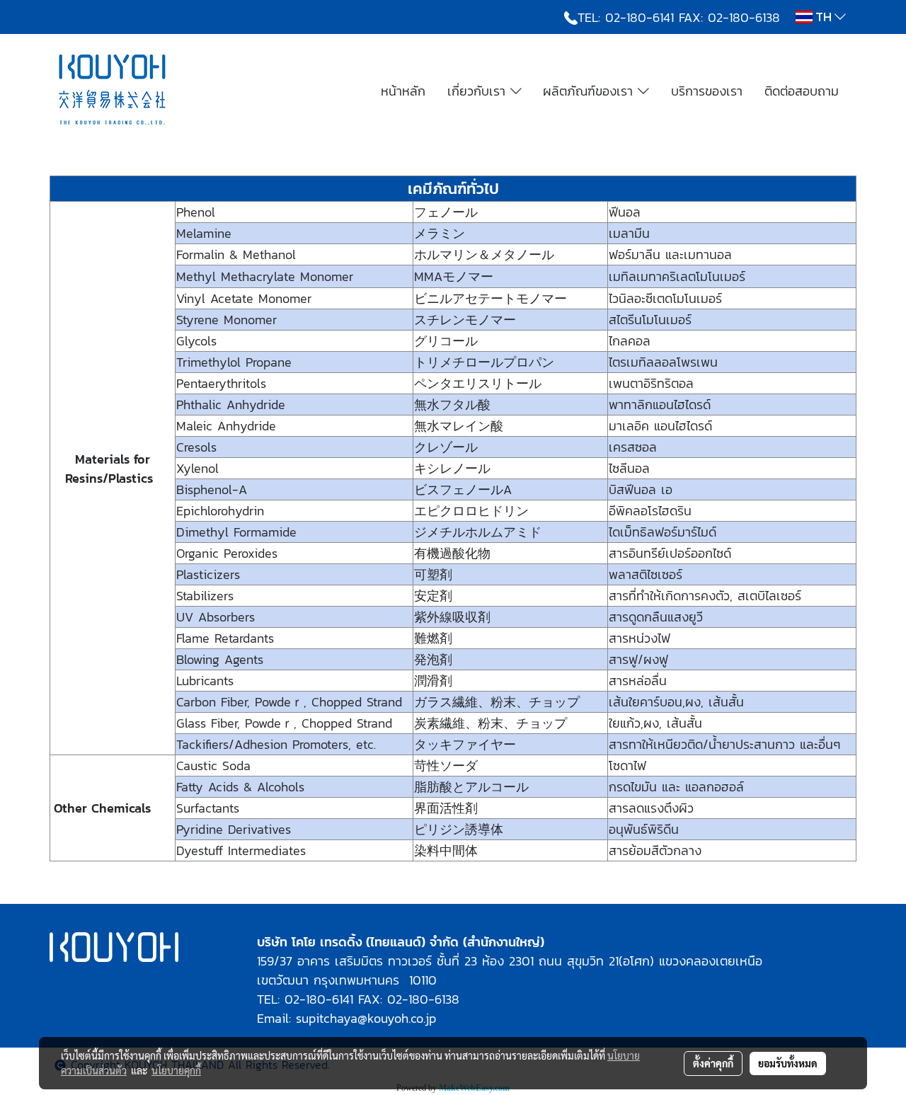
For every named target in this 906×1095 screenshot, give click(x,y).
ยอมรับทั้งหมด (788, 1063)
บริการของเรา (706, 91)
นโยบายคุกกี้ (176, 1070)
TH (824, 16)
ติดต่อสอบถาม (801, 91)
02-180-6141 (639, 17)
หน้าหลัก (403, 91)
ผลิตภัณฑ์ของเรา (590, 91)
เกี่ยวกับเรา (478, 91)
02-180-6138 (744, 17)
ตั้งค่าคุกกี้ (713, 1063)
